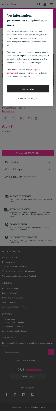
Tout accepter (28, 88)
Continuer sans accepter (28, 98)
